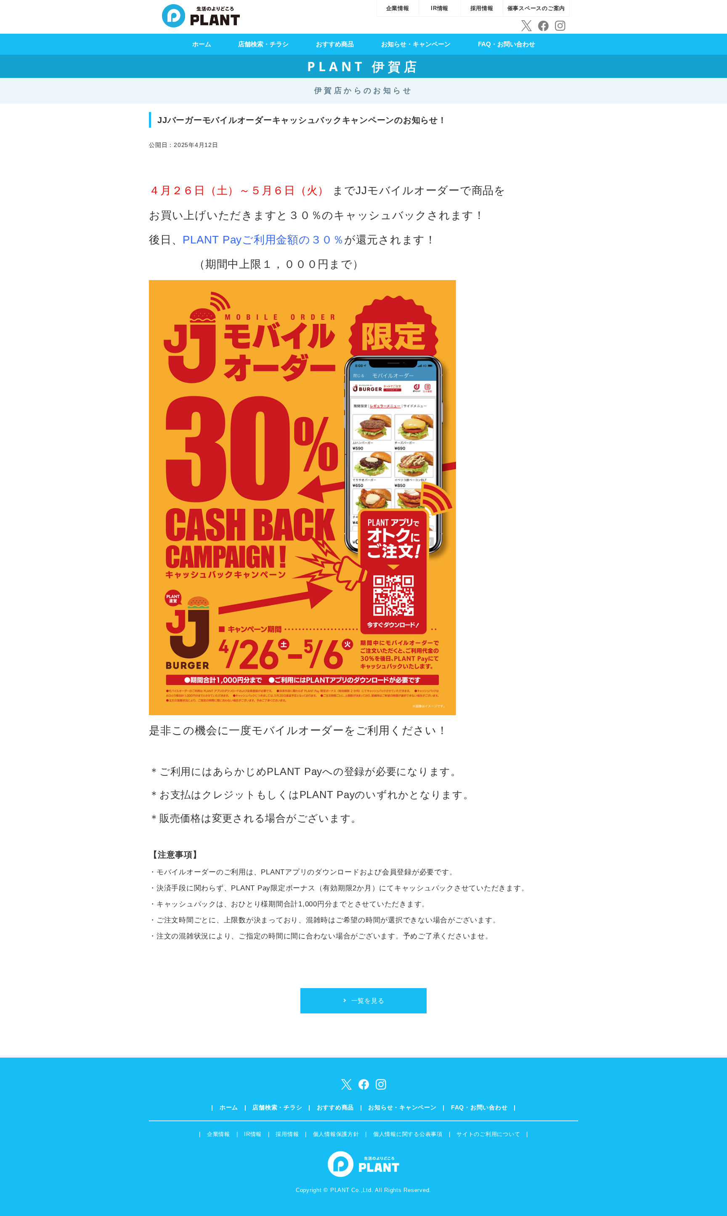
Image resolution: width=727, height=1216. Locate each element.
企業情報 (397, 8)
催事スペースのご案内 (536, 8)
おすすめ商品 (335, 44)
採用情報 (482, 8)
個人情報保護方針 (336, 1134)
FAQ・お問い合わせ (506, 44)
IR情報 (439, 8)
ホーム (201, 44)
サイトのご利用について (488, 1134)
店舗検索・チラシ (263, 44)
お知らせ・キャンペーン (416, 44)
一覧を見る (368, 1000)
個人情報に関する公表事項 (408, 1134)
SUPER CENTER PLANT (201, 14)
